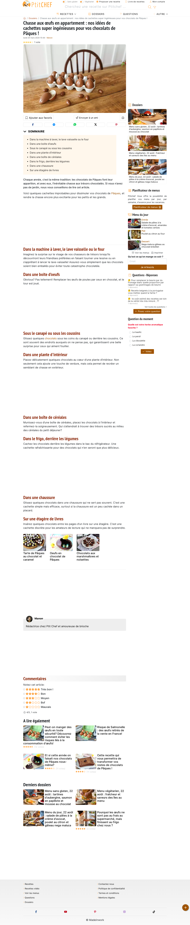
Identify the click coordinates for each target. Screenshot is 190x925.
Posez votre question (148, 311)
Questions (130, 14)
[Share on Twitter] (95, 125)
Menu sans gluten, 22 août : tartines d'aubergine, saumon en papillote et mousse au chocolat (59, 797)
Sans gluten (72, 2)
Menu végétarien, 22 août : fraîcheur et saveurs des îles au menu (110, 795)
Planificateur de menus (146, 207)
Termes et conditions (108, 893)
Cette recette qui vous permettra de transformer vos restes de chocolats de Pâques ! (110, 762)
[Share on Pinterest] (116, 125)
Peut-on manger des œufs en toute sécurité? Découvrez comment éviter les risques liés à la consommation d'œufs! (47, 735)
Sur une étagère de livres (44, 170)
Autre (160, 14)
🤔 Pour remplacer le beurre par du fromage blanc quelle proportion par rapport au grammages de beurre (146, 282)
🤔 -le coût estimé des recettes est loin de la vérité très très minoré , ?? (147, 300)
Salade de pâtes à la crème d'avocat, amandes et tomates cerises (154, 225)
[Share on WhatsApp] (74, 125)
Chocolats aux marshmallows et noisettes (88, 556)
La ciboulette (138, 340)
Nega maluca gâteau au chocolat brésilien (153, 245)
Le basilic (137, 332)
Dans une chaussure (41, 165)
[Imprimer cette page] (123, 118)
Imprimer (158, 252)
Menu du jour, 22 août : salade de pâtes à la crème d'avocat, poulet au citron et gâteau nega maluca (59, 819)
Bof (42, 702)
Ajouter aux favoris (40, 117)
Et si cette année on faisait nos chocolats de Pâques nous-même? (58, 760)
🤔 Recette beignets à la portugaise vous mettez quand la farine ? (145, 292)
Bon (43, 693)
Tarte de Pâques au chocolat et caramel (33, 556)
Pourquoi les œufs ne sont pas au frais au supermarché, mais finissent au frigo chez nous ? (111, 819)
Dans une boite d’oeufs (43, 143)
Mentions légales (106, 897)
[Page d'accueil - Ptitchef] (24, 18)
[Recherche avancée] (154, 7)
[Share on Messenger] (53, 125)
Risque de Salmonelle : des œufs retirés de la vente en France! (111, 730)
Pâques (115, 193)
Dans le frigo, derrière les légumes (50, 161)
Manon (49, 38)
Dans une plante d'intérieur (45, 152)
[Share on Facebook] (32, 125)
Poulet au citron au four (153, 234)
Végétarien (89, 2)
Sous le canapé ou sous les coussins (51, 148)
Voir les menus (141, 252)
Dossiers (97, 14)
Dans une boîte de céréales (45, 157)
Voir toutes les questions (155, 307)
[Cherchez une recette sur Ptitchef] (149, 7)
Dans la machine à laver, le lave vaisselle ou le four (59, 139)
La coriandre (138, 345)
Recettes (66, 14)
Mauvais (45, 707)
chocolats (51, 338)
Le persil (136, 336)
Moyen (44, 698)
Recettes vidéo (32, 888)
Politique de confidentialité (111, 888)
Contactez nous (106, 884)
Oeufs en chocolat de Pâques (57, 556)
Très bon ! (46, 689)
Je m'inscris (147, 267)
